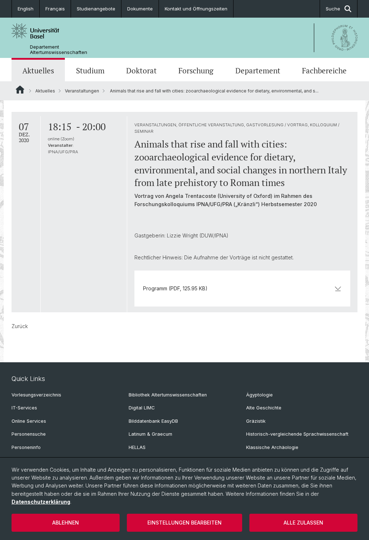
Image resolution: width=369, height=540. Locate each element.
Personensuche (29, 434)
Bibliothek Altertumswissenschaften (168, 395)
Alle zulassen (303, 522)
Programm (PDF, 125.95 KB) (175, 288)
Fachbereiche (324, 70)
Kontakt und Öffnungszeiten (196, 9)
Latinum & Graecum (150, 434)
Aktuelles (38, 70)
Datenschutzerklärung (41, 502)
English (26, 9)
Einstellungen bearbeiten (184, 522)
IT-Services (24, 407)
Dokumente (140, 9)
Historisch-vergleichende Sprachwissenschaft (297, 434)
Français (55, 9)
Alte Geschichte (263, 407)
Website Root (20, 90)
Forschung (195, 70)
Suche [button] (333, 9)
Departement (257, 70)
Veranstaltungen (82, 91)
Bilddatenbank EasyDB (153, 421)
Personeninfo (26, 447)
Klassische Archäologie (272, 447)
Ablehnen (65, 522)
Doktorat (141, 70)
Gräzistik (256, 421)
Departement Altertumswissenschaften (58, 49)
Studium (90, 70)
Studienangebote (96, 9)
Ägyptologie (259, 395)
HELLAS (137, 447)
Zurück (20, 326)
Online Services (29, 421)
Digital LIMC (142, 407)
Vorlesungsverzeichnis (36, 395)
